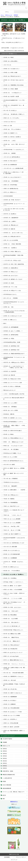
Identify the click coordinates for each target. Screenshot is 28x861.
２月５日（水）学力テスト (9, 121)
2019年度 (16, 15)
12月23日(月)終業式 (8, 196)
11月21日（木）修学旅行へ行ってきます (12, 279)
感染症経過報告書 (7, 788)
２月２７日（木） (7, 65)
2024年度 (5, 753)
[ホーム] (14, 3)
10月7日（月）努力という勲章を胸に (12, 386)
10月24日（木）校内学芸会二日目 (11, 346)
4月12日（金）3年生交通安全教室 (11, 708)
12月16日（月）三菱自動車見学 (10, 217)
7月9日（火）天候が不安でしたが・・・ (12, 506)
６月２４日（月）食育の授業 (10, 546)
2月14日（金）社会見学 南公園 (11, 96)
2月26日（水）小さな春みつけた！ (11, 68)
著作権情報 (7, 857)
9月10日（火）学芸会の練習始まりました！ (13, 438)
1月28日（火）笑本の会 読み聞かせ (12, 136)
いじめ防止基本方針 (7, 778)
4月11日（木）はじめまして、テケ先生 (12, 711)
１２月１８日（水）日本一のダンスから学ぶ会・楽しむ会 (13, 209)
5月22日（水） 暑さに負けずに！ (11, 622)
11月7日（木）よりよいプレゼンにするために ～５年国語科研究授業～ (14, 311)
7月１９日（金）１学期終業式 (10, 478)
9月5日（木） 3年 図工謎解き (11, 449)
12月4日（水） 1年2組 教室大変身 (12, 244)
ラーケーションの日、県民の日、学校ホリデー (14, 791)
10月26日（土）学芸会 (8, 338)
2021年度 (5, 760)
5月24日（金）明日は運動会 (10, 614)
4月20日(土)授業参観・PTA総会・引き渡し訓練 (14, 684)
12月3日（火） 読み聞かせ (10, 247)
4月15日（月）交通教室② (9, 704)
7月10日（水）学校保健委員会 (10, 502)
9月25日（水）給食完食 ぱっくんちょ (12, 417)
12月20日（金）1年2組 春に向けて (12, 199)
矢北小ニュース (8, 15)
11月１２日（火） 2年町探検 (10, 298)
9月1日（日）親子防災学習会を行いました (13, 460)
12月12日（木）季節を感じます (10, 225)
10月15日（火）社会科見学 (9, 371)
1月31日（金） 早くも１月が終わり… (12, 129)
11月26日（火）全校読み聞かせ (10, 268)
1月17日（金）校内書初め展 (10, 164)
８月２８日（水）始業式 (9, 464)
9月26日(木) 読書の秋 (8, 414)
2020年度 (5, 763)
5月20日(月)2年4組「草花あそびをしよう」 (13, 630)
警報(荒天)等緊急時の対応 (9, 774)
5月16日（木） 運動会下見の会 (11, 637)
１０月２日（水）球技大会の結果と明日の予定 (13, 398)
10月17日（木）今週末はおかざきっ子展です (14, 362)
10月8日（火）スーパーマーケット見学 (12, 382)
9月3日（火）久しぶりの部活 (10, 457)
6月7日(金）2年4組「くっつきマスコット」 (13, 582)
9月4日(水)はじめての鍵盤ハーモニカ (12, 453)
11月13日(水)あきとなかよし (10, 294)
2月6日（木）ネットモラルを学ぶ (11, 118)
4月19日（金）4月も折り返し (10, 689)
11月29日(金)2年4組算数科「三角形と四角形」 (13, 256)
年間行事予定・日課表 (8, 771)
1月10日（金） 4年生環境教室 (10, 181)
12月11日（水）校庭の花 (9, 229)
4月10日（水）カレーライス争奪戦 (11, 715)
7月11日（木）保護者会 (8, 498)
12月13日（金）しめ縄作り (9, 221)
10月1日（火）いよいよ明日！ (10, 402)
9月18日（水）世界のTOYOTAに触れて (12, 430)
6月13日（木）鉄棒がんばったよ (11, 566)
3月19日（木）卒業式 (8, 57)
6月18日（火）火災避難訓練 (10, 558)
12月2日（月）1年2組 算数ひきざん (12, 251)
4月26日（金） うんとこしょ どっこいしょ (14, 663)
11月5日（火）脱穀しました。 (10, 319)
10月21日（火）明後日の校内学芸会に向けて (14, 353)
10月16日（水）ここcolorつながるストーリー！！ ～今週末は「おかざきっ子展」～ (13, 367)
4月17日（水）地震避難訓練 (10, 696)
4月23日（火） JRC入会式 (9, 680)
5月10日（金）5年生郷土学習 (10, 648)
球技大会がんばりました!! (9, 390)
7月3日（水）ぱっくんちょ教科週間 (11, 519)
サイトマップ (14, 859)
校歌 (4, 798)
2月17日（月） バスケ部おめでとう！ (12, 92)
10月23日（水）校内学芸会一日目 (11, 349)
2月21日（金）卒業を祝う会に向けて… (12, 76)
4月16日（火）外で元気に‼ (9, 700)
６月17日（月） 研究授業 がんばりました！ (13, 562)
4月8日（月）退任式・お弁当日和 (11, 726)
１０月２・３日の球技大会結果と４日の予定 (13, 394)
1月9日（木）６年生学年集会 (10, 184)
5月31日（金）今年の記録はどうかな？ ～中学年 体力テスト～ (14, 603)
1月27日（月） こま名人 (9, 140)
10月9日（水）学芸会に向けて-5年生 (12, 378)
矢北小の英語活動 (7, 784)
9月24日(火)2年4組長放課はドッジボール (13, 421)
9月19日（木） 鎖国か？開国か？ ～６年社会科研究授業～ (14, 426)
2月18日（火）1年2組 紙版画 (10, 88)
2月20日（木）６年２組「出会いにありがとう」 (13, 80)
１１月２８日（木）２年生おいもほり (12, 260)
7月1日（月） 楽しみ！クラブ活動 (11, 530)
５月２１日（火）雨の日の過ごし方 (11, 626)
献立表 (4, 795)
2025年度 (5, 751)
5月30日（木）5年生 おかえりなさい (12, 607)
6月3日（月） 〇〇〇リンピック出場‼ (12, 598)
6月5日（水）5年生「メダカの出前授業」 (13, 589)
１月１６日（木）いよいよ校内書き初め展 (13, 168)
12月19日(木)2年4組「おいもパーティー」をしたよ (13, 204)
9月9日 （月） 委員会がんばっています (13, 442)
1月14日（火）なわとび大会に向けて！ (12, 177)
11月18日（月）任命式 (8, 283)
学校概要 (5, 742)
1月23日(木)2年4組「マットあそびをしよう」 (14, 149)
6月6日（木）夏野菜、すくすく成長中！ (12, 585)
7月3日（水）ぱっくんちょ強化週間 (11, 522)
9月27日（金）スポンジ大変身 (10, 410)
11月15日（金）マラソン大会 (10, 286)
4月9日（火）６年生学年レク (10, 719)
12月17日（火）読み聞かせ (9, 213)
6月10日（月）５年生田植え (10, 578)
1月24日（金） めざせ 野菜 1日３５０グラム (14, 145)
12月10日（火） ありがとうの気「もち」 (13, 232)
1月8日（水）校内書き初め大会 (10, 188)
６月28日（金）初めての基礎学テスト (12, 534)
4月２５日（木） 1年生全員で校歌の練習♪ (13, 672)
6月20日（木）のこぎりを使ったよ (11, 550)
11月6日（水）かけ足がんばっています (12, 315)
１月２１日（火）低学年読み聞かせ (11, 157)
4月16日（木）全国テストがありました (12, 692)
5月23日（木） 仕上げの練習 (10, 618)
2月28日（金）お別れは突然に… (11, 61)
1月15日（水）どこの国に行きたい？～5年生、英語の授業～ (13, 172)
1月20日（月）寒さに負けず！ (10, 160)
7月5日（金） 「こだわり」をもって (12, 515)
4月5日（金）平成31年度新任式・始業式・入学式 (14, 731)
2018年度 (5, 768)
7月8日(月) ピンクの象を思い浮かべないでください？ (13, 510)
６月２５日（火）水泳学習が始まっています (13, 542)
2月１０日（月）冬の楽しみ (10, 110)
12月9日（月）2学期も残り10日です (12, 236)
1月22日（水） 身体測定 (9, 153)
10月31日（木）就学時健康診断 (10, 327)
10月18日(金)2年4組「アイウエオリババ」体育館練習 (13, 358)
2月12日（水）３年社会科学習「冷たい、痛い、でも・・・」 (13, 106)
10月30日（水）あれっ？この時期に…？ (12, 331)
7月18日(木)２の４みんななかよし (11, 482)
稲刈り (4, 323)
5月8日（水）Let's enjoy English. (11, 656)
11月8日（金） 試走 (8, 307)
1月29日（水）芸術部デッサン (10, 133)
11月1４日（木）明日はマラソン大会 (12, 290)
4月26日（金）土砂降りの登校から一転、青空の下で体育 (14, 668)
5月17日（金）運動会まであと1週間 (11, 633)
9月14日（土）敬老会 (8, 434)
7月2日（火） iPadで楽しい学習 (11, 526)
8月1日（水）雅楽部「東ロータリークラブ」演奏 (13, 474)
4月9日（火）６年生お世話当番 (10, 723)
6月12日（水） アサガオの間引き (11, 570)
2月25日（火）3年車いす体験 (10, 72)
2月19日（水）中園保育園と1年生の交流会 (13, 85)
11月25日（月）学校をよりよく (10, 271)
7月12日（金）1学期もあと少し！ (11, 495)
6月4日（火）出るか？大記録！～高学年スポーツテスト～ (13, 594)
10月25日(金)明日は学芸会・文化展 (11, 342)
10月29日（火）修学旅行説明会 (10, 334)
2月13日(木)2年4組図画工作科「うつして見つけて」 (14, 101)
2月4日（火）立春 (7, 125)
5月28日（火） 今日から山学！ (11, 611)
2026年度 (5, 748)
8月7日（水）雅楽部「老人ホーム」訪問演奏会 (13, 469)
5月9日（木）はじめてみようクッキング (12, 652)
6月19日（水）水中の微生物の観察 (11, 554)
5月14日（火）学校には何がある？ (11, 645)
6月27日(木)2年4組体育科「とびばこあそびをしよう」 (14, 538)
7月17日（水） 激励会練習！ (10, 486)
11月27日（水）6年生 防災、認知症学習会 (13, 264)
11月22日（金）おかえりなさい (10, 275)
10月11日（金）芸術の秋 (9, 375)
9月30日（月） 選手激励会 (10, 406)
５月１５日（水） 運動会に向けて (11, 641)
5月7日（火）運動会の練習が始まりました (13, 660)
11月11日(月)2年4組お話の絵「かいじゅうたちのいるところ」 (13, 302)
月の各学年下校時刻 (7, 738)
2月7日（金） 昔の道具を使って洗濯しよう (13, 114)
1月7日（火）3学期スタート (10, 192)
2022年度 (5, 758)
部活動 (4, 781)
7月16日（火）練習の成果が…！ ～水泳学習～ (14, 490)
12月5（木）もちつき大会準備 (10, 240)
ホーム (7, 11)
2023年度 (5, 756)
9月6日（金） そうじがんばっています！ (13, 445)
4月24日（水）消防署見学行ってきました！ (13, 676)
